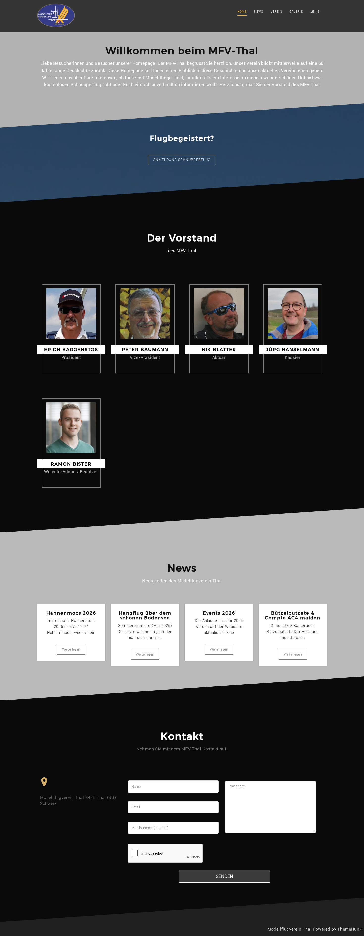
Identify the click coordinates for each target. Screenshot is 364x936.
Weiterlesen (71, 649)
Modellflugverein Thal (290, 929)
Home (242, 11)
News (258, 11)
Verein (276, 11)
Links (314, 11)
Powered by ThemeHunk (337, 929)
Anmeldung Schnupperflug (182, 160)
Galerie (296, 11)
